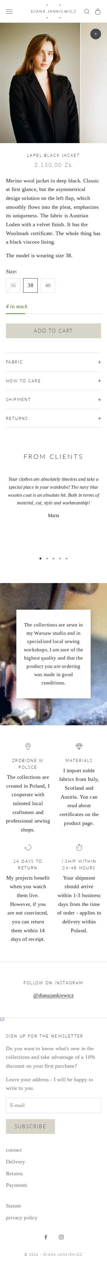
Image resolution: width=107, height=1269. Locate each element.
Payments (16, 1185)
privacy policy (22, 1218)
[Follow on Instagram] (61, 1237)
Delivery (15, 1162)
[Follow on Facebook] (46, 1237)
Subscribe (30, 1126)
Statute (13, 1206)
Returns (14, 1173)
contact (14, 1150)
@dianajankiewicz (53, 995)
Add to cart (53, 331)
